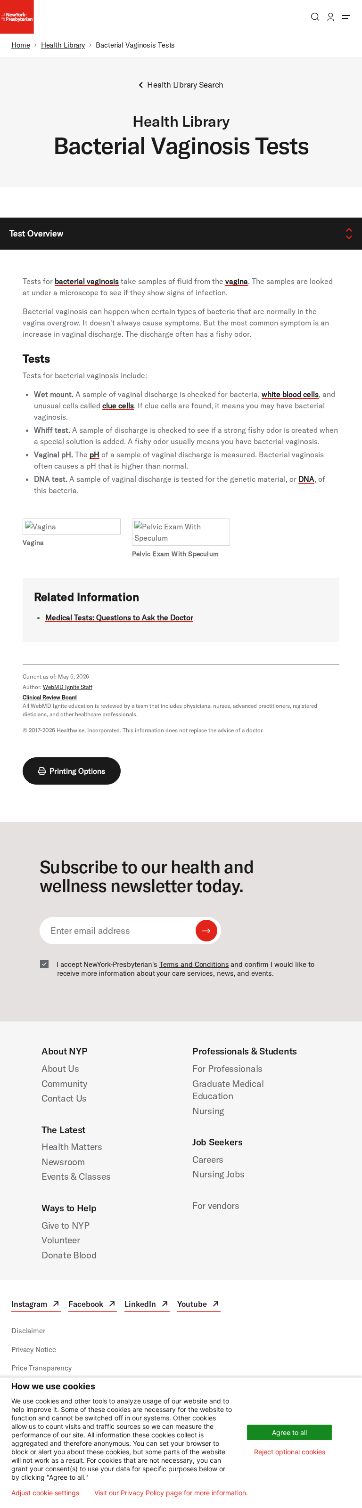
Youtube (199, 1305)
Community (64, 1083)
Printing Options (77, 771)
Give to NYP (65, 1225)
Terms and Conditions (194, 964)
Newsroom (63, 1161)
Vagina (33, 542)
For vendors (215, 1205)
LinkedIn (147, 1305)
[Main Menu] (346, 17)
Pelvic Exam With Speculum (175, 554)
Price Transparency (41, 1367)
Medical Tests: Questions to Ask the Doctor (119, 617)
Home (20, 45)
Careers (207, 1159)
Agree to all (289, 1432)
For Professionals (227, 1068)
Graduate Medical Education (227, 1090)
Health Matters (71, 1146)
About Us (60, 1068)
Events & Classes (75, 1176)
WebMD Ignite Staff (67, 686)
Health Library (63, 45)
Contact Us (64, 1098)
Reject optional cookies (289, 1452)
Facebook (92, 1305)
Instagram (36, 1305)
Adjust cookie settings (45, 1493)
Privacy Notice (33, 1349)
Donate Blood (69, 1255)
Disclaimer (28, 1330)
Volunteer (60, 1240)
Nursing (208, 1111)
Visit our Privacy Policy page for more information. (171, 1493)
